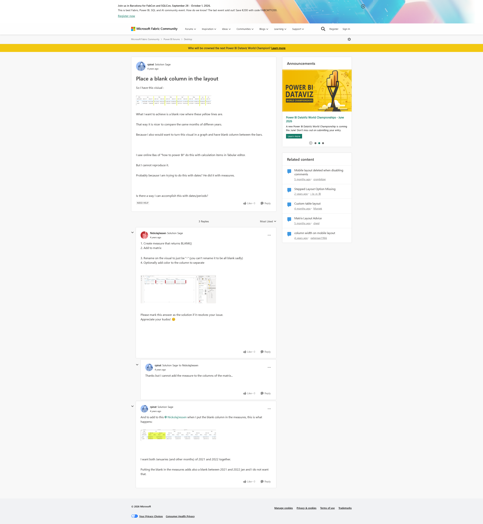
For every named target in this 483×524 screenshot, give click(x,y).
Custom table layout (307, 203)
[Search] (323, 29)
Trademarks (345, 507)
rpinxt (150, 64)
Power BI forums (172, 39)
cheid (316, 223)
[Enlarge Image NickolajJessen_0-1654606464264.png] (178, 289)
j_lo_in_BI (316, 194)
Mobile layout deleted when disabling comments (318, 172)
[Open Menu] (349, 39)
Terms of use (327, 507)
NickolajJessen (158, 233)
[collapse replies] (132, 232)
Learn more (278, 48)
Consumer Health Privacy (180, 516)
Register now (126, 16)
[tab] (315, 143)
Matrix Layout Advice (308, 218)
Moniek (317, 208)
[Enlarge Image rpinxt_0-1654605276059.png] (174, 101)
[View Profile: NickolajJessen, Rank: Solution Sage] (144, 235)
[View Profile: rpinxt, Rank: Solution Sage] (140, 66)
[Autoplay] (311, 143)
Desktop (188, 39)
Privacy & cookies (306, 507)
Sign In (346, 28)
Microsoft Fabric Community (145, 39)
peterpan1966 (319, 238)
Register (333, 28)
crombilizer (319, 179)
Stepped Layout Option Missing (314, 189)
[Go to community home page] (154, 29)
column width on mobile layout (314, 233)
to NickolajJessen (188, 365)
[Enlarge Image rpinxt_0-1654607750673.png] (178, 435)
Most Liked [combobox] (268, 221)
